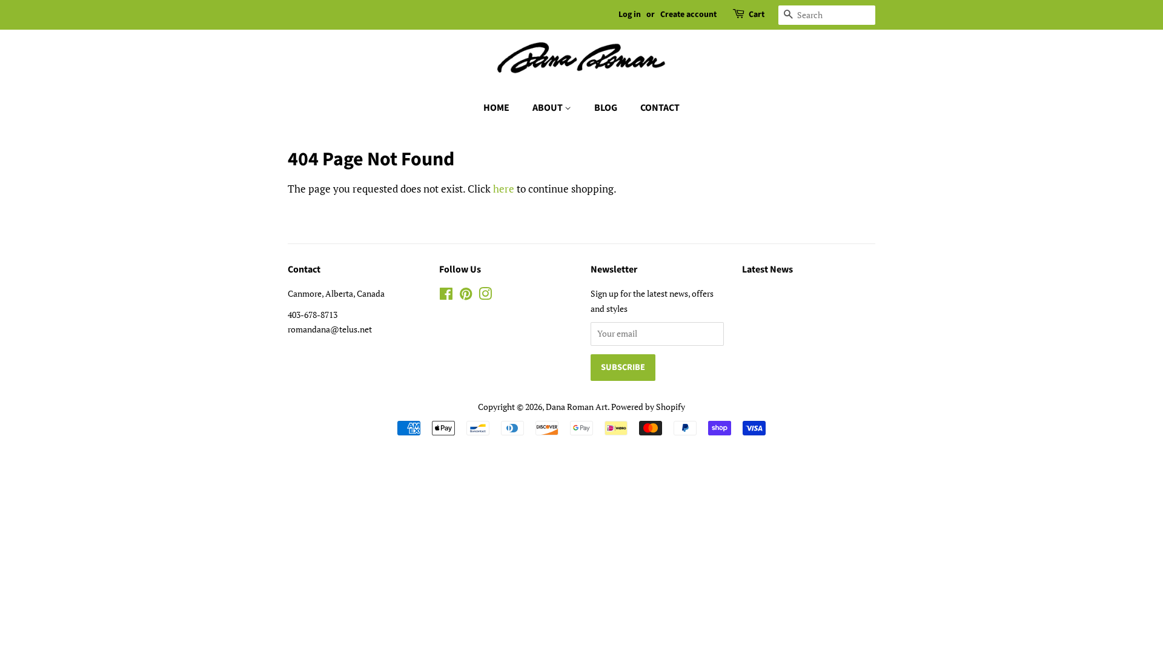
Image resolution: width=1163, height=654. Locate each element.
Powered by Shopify (648, 406)
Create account (688, 14)
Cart (756, 14)
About (548, 107)
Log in (629, 14)
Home (496, 107)
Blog (605, 107)
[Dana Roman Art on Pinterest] (465, 296)
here (503, 189)
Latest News (767, 269)
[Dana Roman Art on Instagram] (485, 296)
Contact (660, 107)
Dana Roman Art (577, 406)
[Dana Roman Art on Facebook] (446, 296)
